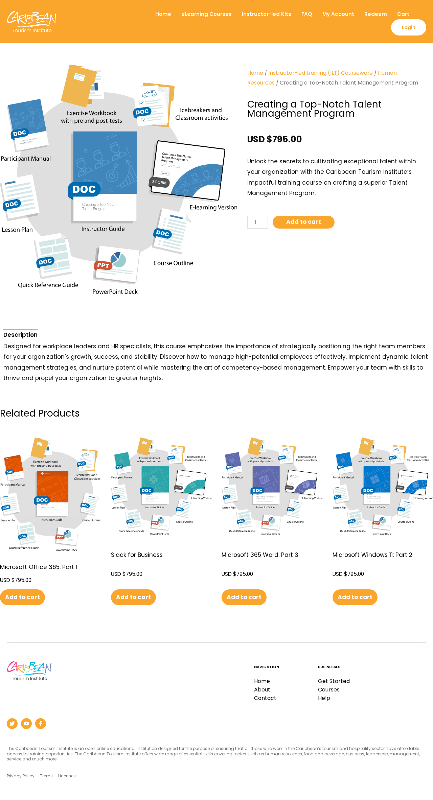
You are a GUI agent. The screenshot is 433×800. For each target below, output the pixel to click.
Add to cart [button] (22, 597)
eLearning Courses (206, 14)
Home (163, 14)
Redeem (375, 14)
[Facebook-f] (40, 723)
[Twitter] (12, 723)
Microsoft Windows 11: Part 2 (372, 555)
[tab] (20, 333)
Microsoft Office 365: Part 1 (38, 567)
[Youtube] (26, 723)
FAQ (306, 14)
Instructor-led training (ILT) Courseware (320, 72)
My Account (338, 14)
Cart (403, 14)
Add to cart (303, 222)
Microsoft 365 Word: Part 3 (260, 555)
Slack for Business (137, 555)
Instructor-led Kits (266, 14)
